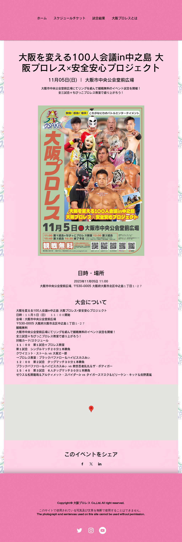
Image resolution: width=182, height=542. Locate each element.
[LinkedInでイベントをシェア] (99, 464)
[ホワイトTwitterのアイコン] (79, 530)
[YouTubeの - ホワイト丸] (102, 530)
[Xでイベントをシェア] (91, 464)
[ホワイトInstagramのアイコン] (91, 530)
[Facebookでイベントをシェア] (82, 464)
